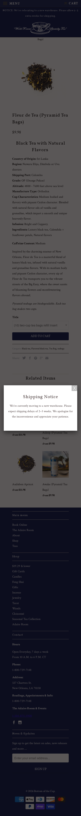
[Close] (74, 388)
